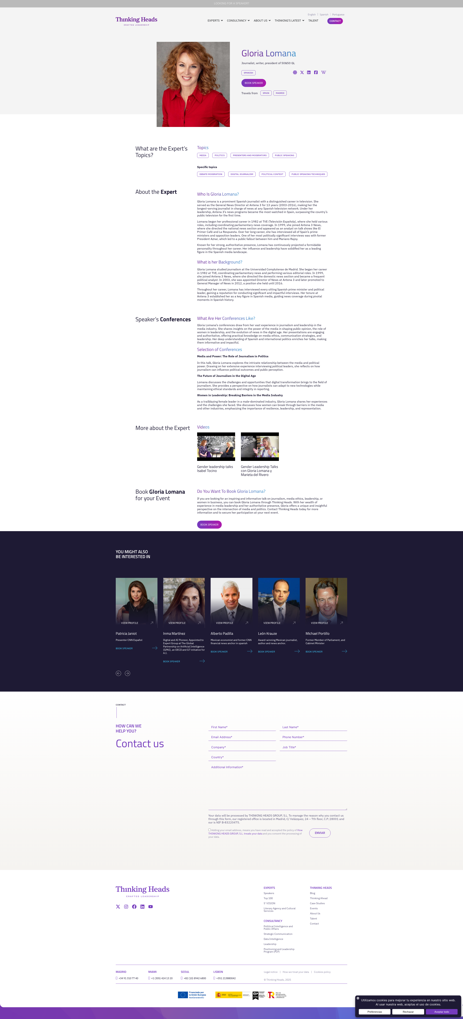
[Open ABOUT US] (269, 20)
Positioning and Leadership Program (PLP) (279, 950)
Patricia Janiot (126, 633)
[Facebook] (134, 906)
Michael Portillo (318, 633)
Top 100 (268, 898)
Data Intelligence (273, 939)
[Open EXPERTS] (221, 20)
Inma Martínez (174, 633)
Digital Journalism (242, 174)
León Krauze (267, 633)
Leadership (270, 944)
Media (202, 155)
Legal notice (271, 972)
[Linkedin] (142, 906)
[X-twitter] (118, 906)
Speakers (269, 893)
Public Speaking (284, 155)
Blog (312, 893)
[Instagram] (126, 906)
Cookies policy (322, 972)
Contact (314, 923)
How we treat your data (296, 972)
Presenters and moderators (250, 155)
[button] (118, 673)
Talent (313, 918)
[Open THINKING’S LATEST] (303, 20)
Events (314, 908)
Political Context (272, 174)
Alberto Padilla (222, 633)
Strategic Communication (278, 934)
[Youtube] (150, 906)
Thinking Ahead (319, 898)
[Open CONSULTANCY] (248, 20)
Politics (220, 155)
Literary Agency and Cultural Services (280, 910)
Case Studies (317, 903)
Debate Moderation (210, 174)
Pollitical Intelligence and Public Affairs (278, 927)
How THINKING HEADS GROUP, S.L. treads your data (255, 831)
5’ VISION (269, 903)
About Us (315, 913)
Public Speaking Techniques (308, 174)
